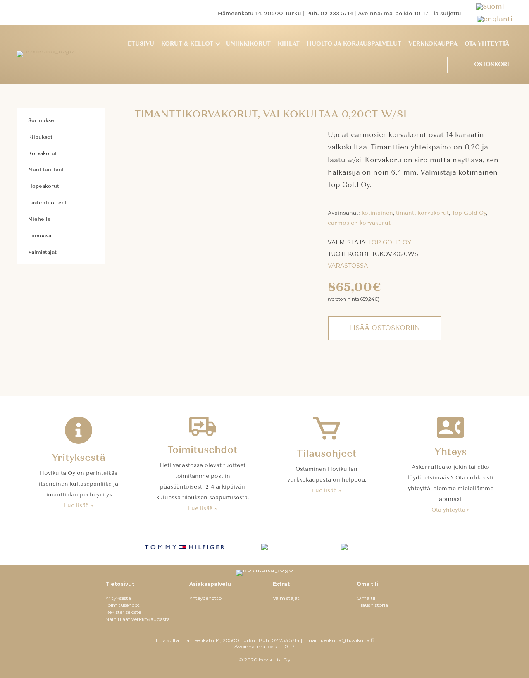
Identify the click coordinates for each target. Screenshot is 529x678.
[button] (217, 44)
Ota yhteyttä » (450, 510)
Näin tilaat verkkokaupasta (137, 619)
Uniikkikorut (248, 43)
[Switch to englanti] (494, 18)
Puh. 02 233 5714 (329, 13)
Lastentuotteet (47, 202)
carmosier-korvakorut (359, 223)
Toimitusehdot (122, 605)
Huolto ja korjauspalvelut (354, 43)
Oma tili (366, 598)
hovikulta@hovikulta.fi (346, 640)
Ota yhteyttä (487, 43)
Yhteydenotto (205, 598)
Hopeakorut (43, 186)
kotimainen (377, 213)
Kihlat (289, 43)
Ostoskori (491, 64)
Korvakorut (42, 153)
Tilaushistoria (372, 605)
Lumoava (39, 235)
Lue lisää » (78, 505)
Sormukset (42, 120)
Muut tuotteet (46, 169)
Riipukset (40, 137)
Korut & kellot (187, 43)
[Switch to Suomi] (494, 6)
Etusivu (141, 43)
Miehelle (39, 219)
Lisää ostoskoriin (384, 328)
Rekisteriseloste (123, 612)
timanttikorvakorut (422, 213)
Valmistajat (42, 252)
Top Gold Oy (469, 213)
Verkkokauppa (433, 43)
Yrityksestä (118, 598)
